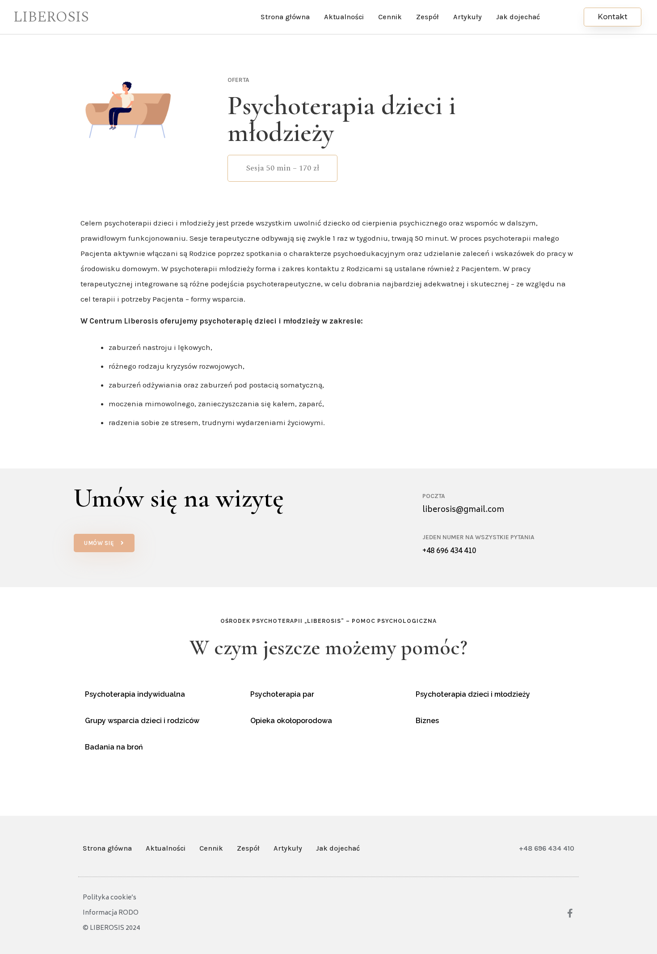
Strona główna (285, 17)
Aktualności (344, 17)
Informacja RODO (111, 913)
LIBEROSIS (51, 17)
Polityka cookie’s (109, 897)
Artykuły (467, 17)
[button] (612, 17)
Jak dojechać (518, 17)
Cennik (390, 17)
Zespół (427, 17)
